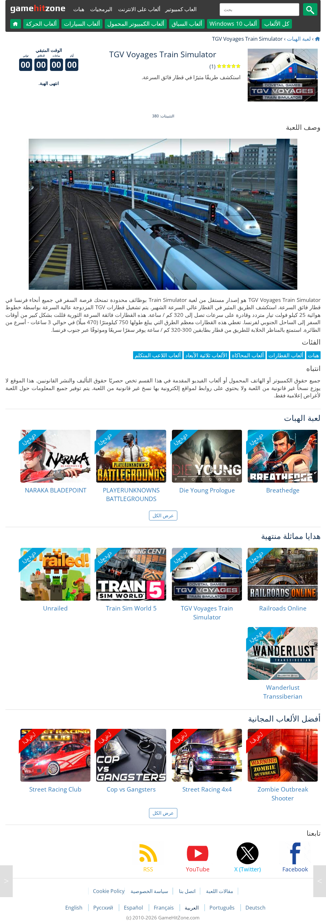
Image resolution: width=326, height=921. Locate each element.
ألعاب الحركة (41, 23)
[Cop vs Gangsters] (131, 755)
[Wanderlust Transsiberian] (283, 653)
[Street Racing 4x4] (207, 755)
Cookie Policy (108, 891)
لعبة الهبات (299, 38)
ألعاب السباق (187, 23)
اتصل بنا (187, 891)
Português (222, 907)
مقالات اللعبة (219, 891)
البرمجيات (101, 9)
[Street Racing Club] (55, 755)
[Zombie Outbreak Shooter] (283, 755)
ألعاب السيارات (82, 23)
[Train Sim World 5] (131, 574)
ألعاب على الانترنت (139, 9)
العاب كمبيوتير (181, 9)
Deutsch (255, 907)
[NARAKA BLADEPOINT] (55, 456)
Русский (103, 907)
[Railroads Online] (283, 574)
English (74, 907)
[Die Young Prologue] (207, 456)
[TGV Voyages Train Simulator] (207, 574)
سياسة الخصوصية (149, 891)
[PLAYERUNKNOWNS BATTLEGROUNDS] (131, 456)
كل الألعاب (276, 23)
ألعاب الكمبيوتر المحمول (135, 23)
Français (164, 907)
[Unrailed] (55, 574)
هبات (78, 9)
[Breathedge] (283, 456)
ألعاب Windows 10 (233, 23)
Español (134, 907)
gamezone (38, 8)
